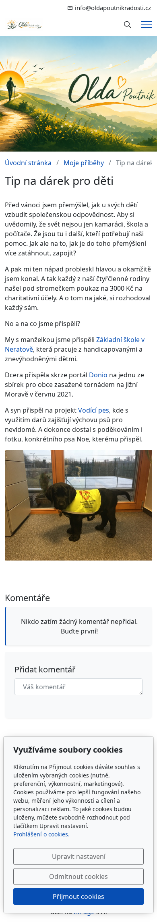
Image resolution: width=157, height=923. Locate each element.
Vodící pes (93, 410)
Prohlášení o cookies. (41, 834)
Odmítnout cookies (78, 876)
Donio (98, 374)
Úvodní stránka (28, 162)
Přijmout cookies (78, 896)
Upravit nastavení (78, 856)
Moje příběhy (84, 162)
